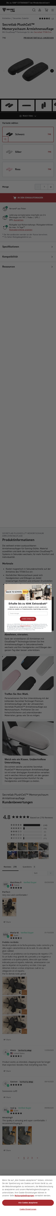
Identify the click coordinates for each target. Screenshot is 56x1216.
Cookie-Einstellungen (28, 1209)
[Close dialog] (48, 586)
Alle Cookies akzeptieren (28, 1202)
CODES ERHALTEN (28, 619)
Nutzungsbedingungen (24, 1195)
